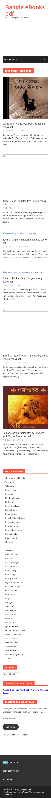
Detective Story (12, 506)
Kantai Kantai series (14, 530)
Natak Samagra (12, 562)
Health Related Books (15, 518)
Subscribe (10, 726)
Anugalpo (9, 482)
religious (9, 598)
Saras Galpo (10, 610)
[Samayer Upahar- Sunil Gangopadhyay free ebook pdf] (22, 272)
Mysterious (10, 558)
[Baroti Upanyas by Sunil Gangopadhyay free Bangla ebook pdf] (25, 329)
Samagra (9, 602)
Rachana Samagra (13, 586)
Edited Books (11, 510)
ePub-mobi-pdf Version (15, 478)
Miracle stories (11, 554)
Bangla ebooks (11, 490)
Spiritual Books (12, 626)
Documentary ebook (14, 654)
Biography (9, 494)
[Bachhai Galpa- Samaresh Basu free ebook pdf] (19, 233)
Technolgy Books (13, 642)
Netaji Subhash (12, 566)
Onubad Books (11, 538)
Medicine (9, 550)
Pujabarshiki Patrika (14, 582)
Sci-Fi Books (10, 614)
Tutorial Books (11, 650)
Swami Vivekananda (13, 634)
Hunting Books (12, 526)
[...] (9, 144)
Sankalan (9, 606)
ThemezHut (7, 795)
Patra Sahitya (11, 570)
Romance (9, 594)
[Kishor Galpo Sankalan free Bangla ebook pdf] (25, 175)
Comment (23, 130)
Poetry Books (11, 578)
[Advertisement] (25, 39)
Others (8, 658)
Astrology (9, 486)
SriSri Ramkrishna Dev (15, 630)
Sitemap (9, 542)
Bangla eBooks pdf (25, 10)
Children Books (12, 498)
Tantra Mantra (11, 638)
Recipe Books (11, 590)
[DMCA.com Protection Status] (10, 762)
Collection (10, 502)
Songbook (9, 622)
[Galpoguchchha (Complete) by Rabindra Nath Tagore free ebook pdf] (25, 407)
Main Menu (12, 59)
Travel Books (11, 646)
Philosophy (10, 574)
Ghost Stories (11, 514)
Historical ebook (12, 522)
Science (8, 618)
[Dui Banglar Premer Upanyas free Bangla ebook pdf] (25, 97)
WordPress (23, 792)
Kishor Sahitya (11, 534)
